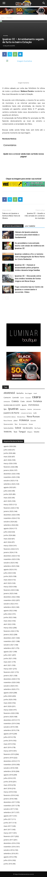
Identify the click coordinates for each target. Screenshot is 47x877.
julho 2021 (8, 655)
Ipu (5, 409)
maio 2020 (8, 703)
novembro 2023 (10, 559)
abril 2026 (7, 460)
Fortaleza (37, 401)
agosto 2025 (8, 487)
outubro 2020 (9, 686)
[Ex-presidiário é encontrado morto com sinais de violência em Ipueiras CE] (8, 246)
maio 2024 (8, 539)
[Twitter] (10, 54)
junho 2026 (8, 453)
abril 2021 (7, 665)
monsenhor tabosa (10, 417)
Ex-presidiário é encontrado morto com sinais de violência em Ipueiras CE (29, 245)
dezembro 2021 (10, 638)
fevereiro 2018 (9, 795)
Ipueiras (13, 408)
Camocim (7, 397)
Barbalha (20, 393)
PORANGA (24, 420)
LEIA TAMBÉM (30, 226)
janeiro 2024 (8, 552)
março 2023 (8, 587)
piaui (16, 420)
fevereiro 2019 (9, 754)
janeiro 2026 (8, 470)
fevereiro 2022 (9, 631)
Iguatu (24, 405)
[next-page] (7, 298)
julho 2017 (8, 819)
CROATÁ (29, 401)
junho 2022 (8, 617)
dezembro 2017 (10, 802)
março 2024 (8, 545)
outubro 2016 (9, 850)
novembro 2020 (10, 682)
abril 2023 (7, 583)
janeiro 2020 (8, 717)
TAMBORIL (8, 432)
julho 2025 (8, 491)
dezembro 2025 (10, 474)
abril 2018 (7, 788)
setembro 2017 (9, 812)
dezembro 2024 (10, 515)
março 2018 (8, 792)
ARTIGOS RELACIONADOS (13, 226)
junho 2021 (8, 658)
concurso (7, 401)
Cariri (22, 397)
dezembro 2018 (10, 761)
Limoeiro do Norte (26, 413)
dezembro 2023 (10, 556)
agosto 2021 (8, 652)
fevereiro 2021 (9, 672)
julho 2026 (8, 450)
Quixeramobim (8, 424)
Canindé (15, 397)
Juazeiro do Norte (11, 413)
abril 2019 (7, 747)
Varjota (36, 432)
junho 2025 (8, 494)
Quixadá (33, 421)
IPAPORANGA (33, 405)
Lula (35, 413)
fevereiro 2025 (9, 508)
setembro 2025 (9, 484)
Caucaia (28, 397)
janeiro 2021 (8, 675)
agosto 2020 (8, 693)
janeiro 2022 (8, 634)
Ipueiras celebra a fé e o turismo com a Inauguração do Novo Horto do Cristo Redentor (30, 256)
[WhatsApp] (15, 54)
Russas (31, 424)
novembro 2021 (10, 641)
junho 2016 (8, 864)
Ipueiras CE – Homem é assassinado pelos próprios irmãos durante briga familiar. (27, 267)
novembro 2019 (10, 723)
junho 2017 (8, 823)
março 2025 (8, 504)
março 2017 (8, 833)
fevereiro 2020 (9, 713)
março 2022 (8, 628)
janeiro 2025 (8, 511)
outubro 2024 (9, 521)
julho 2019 (8, 737)
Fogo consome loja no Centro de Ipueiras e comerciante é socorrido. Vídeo (29, 289)
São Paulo (37, 428)
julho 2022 (8, 614)
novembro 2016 (10, 847)
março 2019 (8, 751)
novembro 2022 (10, 600)
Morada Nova (21, 417)
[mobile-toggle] (4, 3)
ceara (36, 397)
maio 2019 (8, 744)
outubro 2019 (9, 727)
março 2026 (8, 463)
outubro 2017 (9, 809)
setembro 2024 (9, 525)
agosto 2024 (8, 528)
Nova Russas (33, 416)
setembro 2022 (9, 607)
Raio (16, 424)
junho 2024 (8, 535)
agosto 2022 (8, 610)
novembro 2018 (10, 764)
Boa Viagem (28, 393)
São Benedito (28, 428)
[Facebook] (4, 54)
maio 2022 (8, 621)
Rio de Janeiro (23, 424)
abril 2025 (7, 501)
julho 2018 (8, 778)
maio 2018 (8, 785)
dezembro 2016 (10, 843)
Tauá (15, 432)
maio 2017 (8, 826)
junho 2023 (8, 576)
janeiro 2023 (8, 593)
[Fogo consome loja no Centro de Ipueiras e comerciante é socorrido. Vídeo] (8, 289)
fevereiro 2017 (9, 836)
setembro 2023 (9, 566)
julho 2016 (8, 860)
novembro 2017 (10, 805)
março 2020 (8, 710)
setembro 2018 (9, 771)
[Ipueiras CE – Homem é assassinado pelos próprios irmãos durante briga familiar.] (8, 268)
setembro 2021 (9, 648)
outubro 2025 (9, 480)
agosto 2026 (8, 446)
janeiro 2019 (8, 758)
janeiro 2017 (8, 840)
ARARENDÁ (9, 393)
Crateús (15, 401)
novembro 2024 (10, 518)
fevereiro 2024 (9, 549)
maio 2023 (8, 580)
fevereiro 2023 (9, 590)
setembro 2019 (9, 730)
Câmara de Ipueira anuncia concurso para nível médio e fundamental (27, 234)
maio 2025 (8, 498)
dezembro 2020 (10, 679)
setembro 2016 (9, 853)
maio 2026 (8, 456)
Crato (22, 401)
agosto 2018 (8, 775)
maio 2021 (8, 662)
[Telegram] (20, 54)
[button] (44, 3)
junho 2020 (8, 699)
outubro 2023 (9, 563)
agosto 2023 (8, 569)
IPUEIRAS (9, 18)
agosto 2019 (8, 734)
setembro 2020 (9, 689)
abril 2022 (7, 624)
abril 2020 (7, 706)
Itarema (29, 409)
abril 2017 (7, 829)
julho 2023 (8, 573)
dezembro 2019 (10, 720)
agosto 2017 (8, 816)
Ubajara (29, 432)
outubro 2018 (9, 768)
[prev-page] (3, 298)
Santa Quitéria (8, 428)
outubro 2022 (9, 604)
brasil (35, 393)
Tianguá (22, 431)
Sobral (18, 428)
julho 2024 (8, 532)
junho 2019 (8, 740)
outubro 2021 (9, 645)
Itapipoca (23, 409)
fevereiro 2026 (9, 467)
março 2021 (8, 669)
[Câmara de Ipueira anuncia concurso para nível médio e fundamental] (8, 235)
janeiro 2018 (8, 799)
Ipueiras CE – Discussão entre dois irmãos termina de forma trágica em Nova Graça (28, 278)
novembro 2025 (10, 477)
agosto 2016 (8, 857)
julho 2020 (8, 696)
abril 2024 (7, 542)
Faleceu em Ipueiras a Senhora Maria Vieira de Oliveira (11, 215)
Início (2, 18)
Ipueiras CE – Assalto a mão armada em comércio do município (35, 215)
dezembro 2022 (10, 597)
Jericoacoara (36, 409)
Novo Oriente (8, 420)
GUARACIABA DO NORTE (12, 405)
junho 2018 (8, 782)
